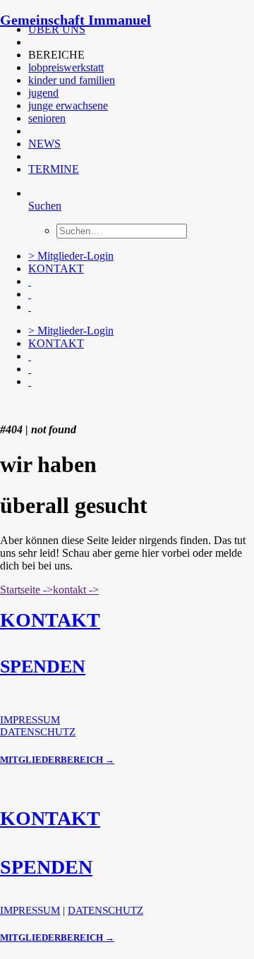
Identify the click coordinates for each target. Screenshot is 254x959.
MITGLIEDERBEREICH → (57, 759)
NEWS (44, 144)
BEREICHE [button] (56, 55)
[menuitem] (125, 29)
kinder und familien (71, 80)
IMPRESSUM (30, 719)
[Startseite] (106, 405)
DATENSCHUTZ (37, 731)
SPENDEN (42, 666)
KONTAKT (56, 269)
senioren (47, 118)
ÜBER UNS (56, 29)
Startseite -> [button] (26, 590)
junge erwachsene (68, 105)
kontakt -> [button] (76, 590)
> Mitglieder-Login (71, 256)
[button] (29, 42)
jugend (43, 93)
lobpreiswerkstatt (66, 67)
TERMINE (53, 169)
